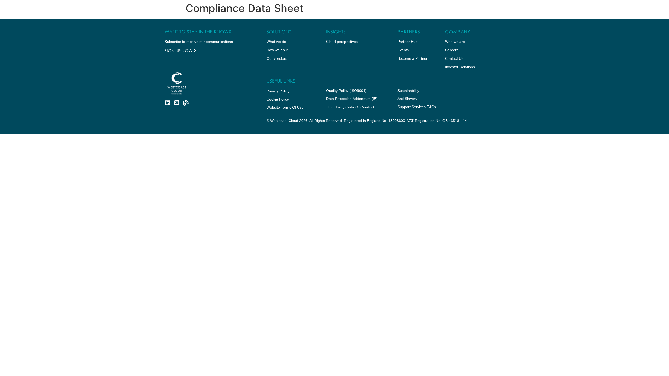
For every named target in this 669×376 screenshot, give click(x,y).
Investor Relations (460, 67)
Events (403, 50)
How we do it (277, 50)
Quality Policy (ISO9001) (346, 91)
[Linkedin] (167, 103)
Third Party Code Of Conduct (350, 107)
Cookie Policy (278, 99)
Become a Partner (412, 58)
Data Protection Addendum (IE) (352, 99)
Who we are (455, 41)
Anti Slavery (407, 99)
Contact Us (454, 58)
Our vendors (277, 58)
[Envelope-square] (177, 103)
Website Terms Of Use (285, 107)
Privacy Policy (278, 91)
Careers (451, 50)
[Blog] (186, 103)
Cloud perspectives (342, 41)
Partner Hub (407, 41)
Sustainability (408, 91)
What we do (276, 41)
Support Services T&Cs (416, 107)
